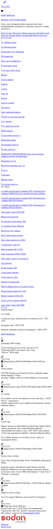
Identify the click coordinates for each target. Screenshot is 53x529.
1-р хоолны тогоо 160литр (12, 226)
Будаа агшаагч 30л (9, 268)
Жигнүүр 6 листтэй (9, 217)
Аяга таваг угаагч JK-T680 (12, 305)
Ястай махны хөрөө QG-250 (13, 291)
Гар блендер (6, 263)
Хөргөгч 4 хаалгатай (10, 282)
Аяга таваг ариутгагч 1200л (13, 240)
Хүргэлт (4, 35)
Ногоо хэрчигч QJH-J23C (12, 296)
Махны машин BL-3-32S (12, 249)
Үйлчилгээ (17, 33)
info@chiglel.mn (8, 15)
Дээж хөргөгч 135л (9, 277)
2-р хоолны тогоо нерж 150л (13, 221)
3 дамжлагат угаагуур (10, 245)
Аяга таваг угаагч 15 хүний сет (14, 259)
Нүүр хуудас (6, 33)
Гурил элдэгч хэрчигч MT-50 (13, 300)
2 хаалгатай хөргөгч (10, 272)
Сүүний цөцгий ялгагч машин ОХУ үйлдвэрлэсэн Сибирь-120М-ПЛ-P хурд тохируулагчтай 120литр (23, 192)
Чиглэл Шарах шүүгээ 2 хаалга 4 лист (17, 286)
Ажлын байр (27, 35)
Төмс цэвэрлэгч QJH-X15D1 (13, 254)
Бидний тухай (7, 20)
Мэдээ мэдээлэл (29, 33)
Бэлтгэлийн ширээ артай (12, 235)
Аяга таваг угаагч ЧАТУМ (12, 212)
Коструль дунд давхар (10, 231)
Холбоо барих (20, 20)
